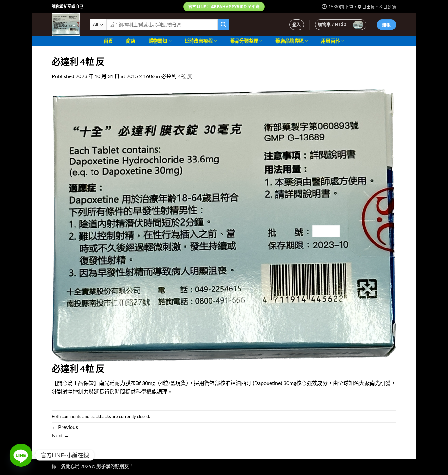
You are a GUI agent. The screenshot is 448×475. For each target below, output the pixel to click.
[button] (296, 24)
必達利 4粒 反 (176, 76)
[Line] (21, 455)
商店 (130, 41)
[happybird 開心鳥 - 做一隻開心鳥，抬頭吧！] (66, 24)
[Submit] (223, 24)
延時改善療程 (199, 41)
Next (60, 435)
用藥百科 (330, 41)
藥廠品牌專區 (289, 41)
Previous (65, 427)
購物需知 (158, 41)
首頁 (108, 41)
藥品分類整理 (244, 41)
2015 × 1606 (140, 76)
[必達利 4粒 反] (224, 225)
